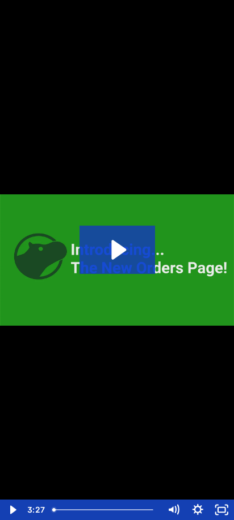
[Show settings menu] (198, 510)
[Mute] (173, 510)
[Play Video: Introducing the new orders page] (117, 250)
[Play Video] (12, 510)
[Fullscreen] (222, 510)
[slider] (105, 510)
